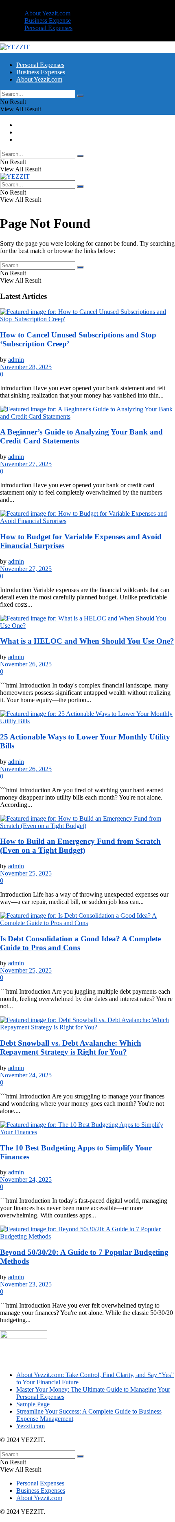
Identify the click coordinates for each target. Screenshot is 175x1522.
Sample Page (33, 1404)
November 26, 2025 (26, 664)
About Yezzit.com (47, 13)
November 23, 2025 (26, 1284)
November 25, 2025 (26, 873)
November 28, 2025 (26, 366)
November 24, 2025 (26, 1075)
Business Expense (47, 20)
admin (16, 359)
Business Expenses (40, 72)
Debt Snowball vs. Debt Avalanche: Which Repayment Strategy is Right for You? (70, 1047)
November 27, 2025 (26, 463)
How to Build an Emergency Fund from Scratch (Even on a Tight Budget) (80, 845)
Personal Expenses (48, 27)
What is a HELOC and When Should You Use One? (87, 641)
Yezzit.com (30, 1426)
